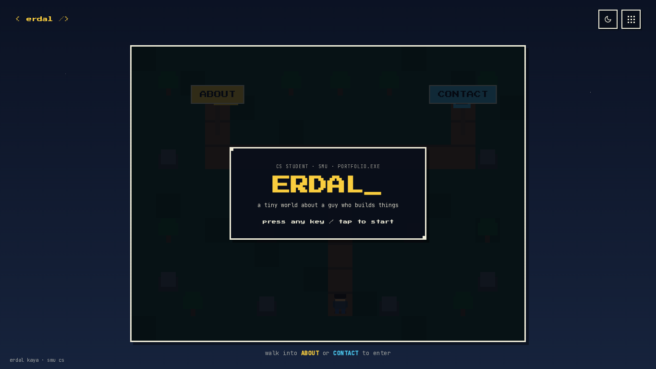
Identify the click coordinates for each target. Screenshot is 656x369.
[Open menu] (631, 19)
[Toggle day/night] (608, 19)
